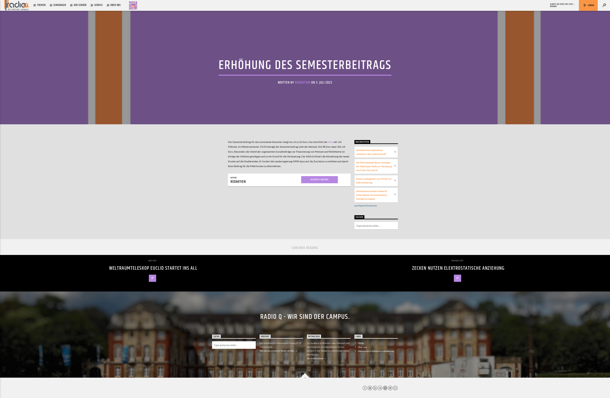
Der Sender (80, 5)
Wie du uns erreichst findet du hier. (277, 350)
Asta (330, 141)
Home (361, 343)
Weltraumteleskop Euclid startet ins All (153, 268)
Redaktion (302, 82)
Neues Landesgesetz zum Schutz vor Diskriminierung (374, 180)
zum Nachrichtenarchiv (365, 205)
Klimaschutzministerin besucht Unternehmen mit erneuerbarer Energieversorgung (371, 195)
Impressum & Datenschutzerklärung (376, 351)
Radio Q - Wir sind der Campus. (305, 316)
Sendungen (59, 5)
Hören (590, 5)
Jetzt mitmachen (315, 358)
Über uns (115, 5)
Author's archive (320, 180)
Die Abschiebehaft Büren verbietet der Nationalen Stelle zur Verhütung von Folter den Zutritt (374, 166)
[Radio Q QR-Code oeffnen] (133, 5)
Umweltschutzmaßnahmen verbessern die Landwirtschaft (371, 152)
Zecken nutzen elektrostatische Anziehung (458, 268)
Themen (41, 5)
